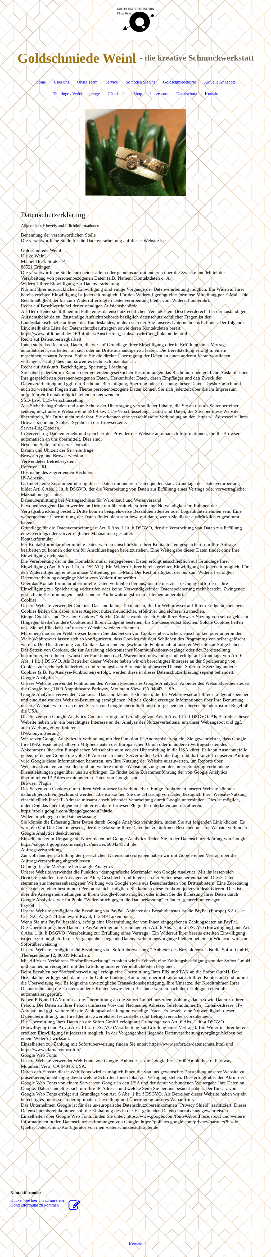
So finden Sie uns (140, 82)
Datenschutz (186, 93)
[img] (135, 20)
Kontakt (211, 93)
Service (111, 82)
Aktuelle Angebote (220, 82)
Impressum (159, 93)
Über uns (61, 82)
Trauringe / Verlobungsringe (76, 93)
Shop (137, 93)
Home (40, 82)
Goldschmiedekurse (179, 82)
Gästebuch (116, 93)
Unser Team (87, 82)
